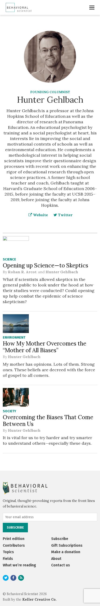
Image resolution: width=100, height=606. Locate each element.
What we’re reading (19, 565)
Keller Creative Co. (39, 599)
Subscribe (59, 538)
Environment (14, 337)
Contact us (60, 565)
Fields (8, 558)
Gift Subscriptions (67, 545)
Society (9, 411)
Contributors (14, 545)
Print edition (13, 538)
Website (40, 215)
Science (9, 259)
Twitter (65, 215)
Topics (8, 552)
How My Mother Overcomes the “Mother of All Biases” (44, 347)
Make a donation (65, 552)
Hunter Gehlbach (62, 272)
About (56, 558)
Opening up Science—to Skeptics (45, 265)
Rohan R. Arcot (22, 272)
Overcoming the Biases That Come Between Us (48, 421)
